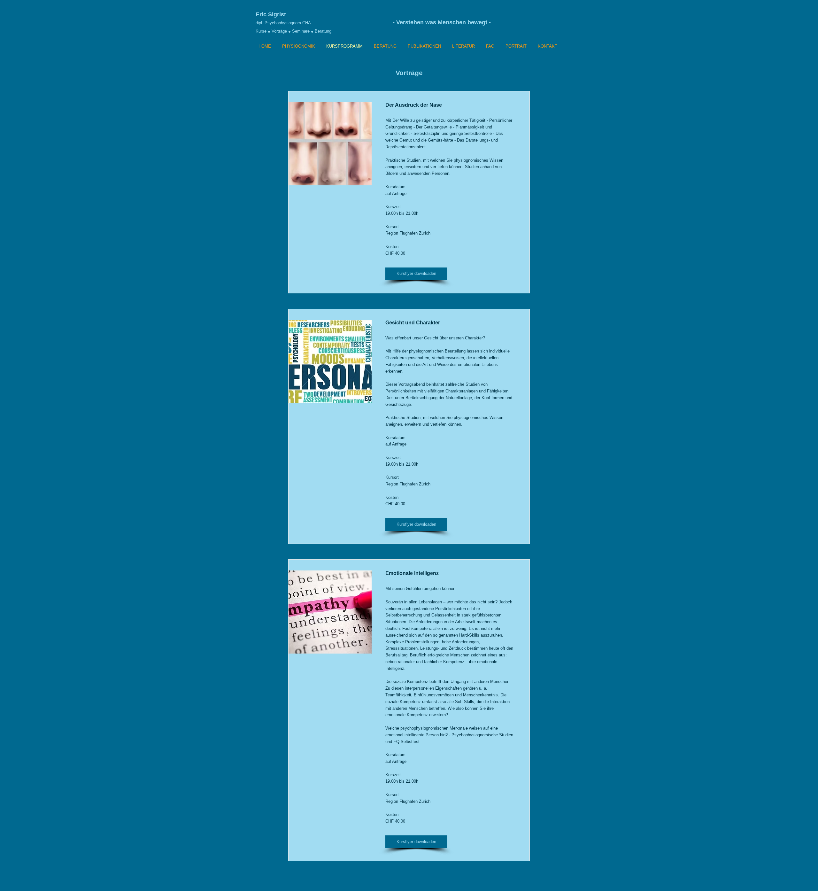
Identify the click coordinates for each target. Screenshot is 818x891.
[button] (416, 273)
